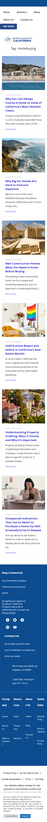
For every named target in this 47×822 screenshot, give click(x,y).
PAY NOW (8, 26)
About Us (8, 20)
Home (6, 12)
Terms (28, 779)
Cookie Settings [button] (11, 816)
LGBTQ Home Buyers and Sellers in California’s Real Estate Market (23, 349)
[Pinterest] (22, 620)
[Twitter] (15, 620)
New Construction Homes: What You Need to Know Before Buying (22, 267)
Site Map (39, 779)
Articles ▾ (22, 12)
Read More (10, 129)
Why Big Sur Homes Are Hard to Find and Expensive (21, 185)
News (37, 12)
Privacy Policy (8, 612)
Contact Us (26, 20)
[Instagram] (7, 627)
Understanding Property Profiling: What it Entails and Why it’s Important (22, 436)
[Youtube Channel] (15, 627)
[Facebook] (7, 620)
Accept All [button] (25, 816)
